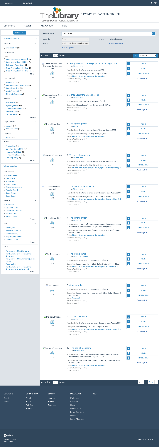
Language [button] (7, 133)
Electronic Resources (14, 94)
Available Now (11, 48)
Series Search (11, 196)
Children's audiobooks (14, 109)
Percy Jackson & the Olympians (17, 251)
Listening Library (12, 158)
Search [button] (28, 25)
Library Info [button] (9, 25)
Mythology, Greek (12, 106)
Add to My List (142, 78)
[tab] (20, 38)
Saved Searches (77, 412)
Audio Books (11, 82)
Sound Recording (12, 88)
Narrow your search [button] (11, 38)
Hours (28, 402)
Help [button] (65, 25)
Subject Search (11, 184)
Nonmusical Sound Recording (17, 85)
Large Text (27, 3)
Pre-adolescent (12, 129)
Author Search (11, 181)
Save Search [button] (20, 32)
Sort (135, 55)
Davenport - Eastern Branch (100, 14)
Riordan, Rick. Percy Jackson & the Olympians (18, 255)
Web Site (29, 405)
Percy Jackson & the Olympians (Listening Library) (21, 260)
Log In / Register (77, 419)
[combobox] (75, 39)
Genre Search (11, 193)
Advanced (52, 405)
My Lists (74, 415)
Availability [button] (7, 43)
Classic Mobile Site (145, 440)
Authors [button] (6, 142)
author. (80, 256)
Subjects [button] (7, 98)
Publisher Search (12, 190)
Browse (51, 402)
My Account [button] (47, 25)
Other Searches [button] (9, 171)
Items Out (74, 402)
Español (6, 402)
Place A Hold (144, 73)
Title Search (10, 178)
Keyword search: (49, 33)
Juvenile (9, 126)
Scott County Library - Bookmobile (19, 71)
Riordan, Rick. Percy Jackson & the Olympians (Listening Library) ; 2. (18, 268)
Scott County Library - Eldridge (17, 62)
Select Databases (116, 43)
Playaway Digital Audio (14, 155)
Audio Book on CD (13, 91)
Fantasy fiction (11, 111)
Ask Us (29, 408)
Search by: (47, 39)
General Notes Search (14, 187)
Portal (28, 398)
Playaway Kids (11, 264)
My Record (74, 398)
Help (95, 394)
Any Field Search (12, 175)
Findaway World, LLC (13, 152)
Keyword (51, 398)
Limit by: (46, 43)
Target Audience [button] (9, 121)
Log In (155, 3)
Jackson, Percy (11, 114)
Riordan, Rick (10, 146)
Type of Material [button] (9, 78)
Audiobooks (10, 103)
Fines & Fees (75, 408)
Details (143, 68)
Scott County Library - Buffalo (17, 68)
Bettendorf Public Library (15, 65)
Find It (143, 64)
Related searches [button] (10, 166)
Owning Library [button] (9, 52)
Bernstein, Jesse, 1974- (14, 149)
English (9, 137)
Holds (72, 405)
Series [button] (6, 247)
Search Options (68, 47)
